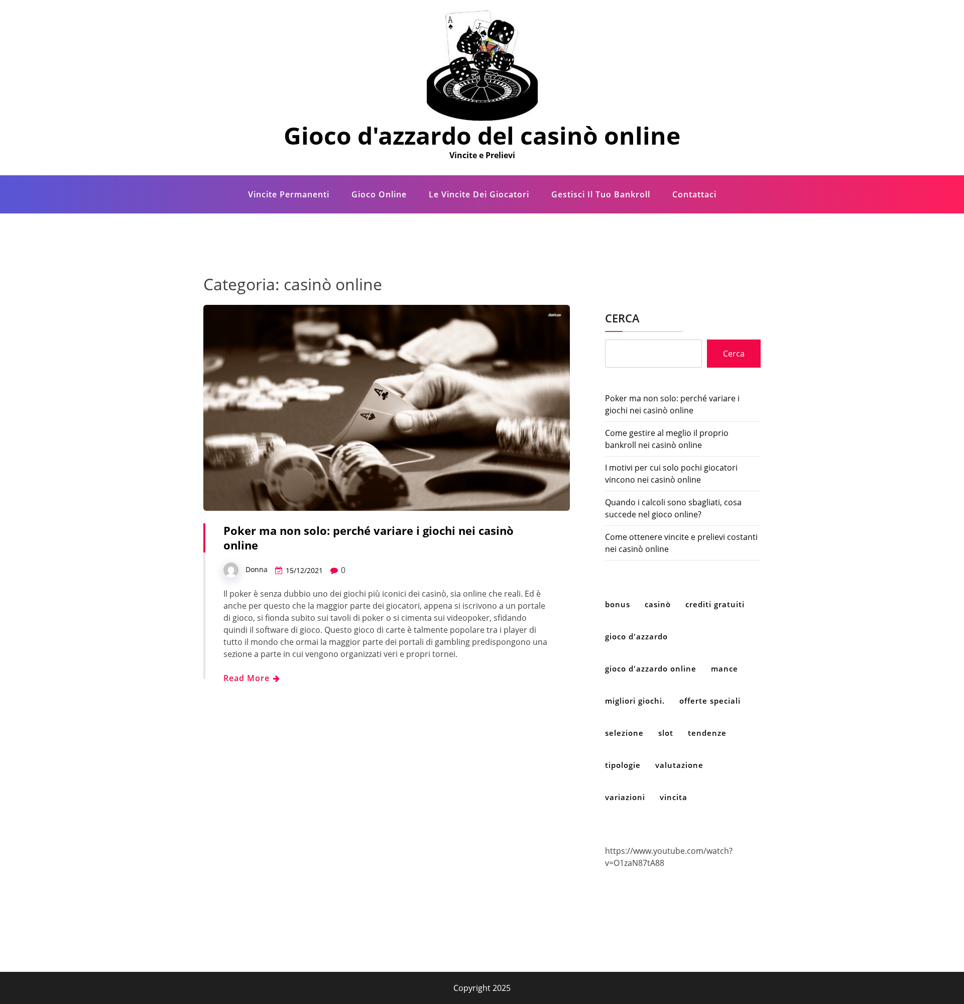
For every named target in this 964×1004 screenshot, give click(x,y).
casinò (658, 604)
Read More (247, 678)
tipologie (623, 765)
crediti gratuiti (715, 604)
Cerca (622, 317)
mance (724, 668)
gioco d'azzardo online (650, 668)
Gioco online (379, 194)
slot (665, 733)
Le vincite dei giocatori (479, 194)
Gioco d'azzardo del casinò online (482, 135)
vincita (673, 797)
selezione (624, 733)
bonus (617, 604)
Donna (257, 569)
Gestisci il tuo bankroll (600, 194)
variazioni (625, 797)
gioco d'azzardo (636, 636)
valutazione (679, 765)
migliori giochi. (635, 701)
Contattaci (694, 194)
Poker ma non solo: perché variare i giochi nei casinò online (368, 537)
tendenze (707, 733)
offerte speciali (710, 701)
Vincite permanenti (288, 194)
